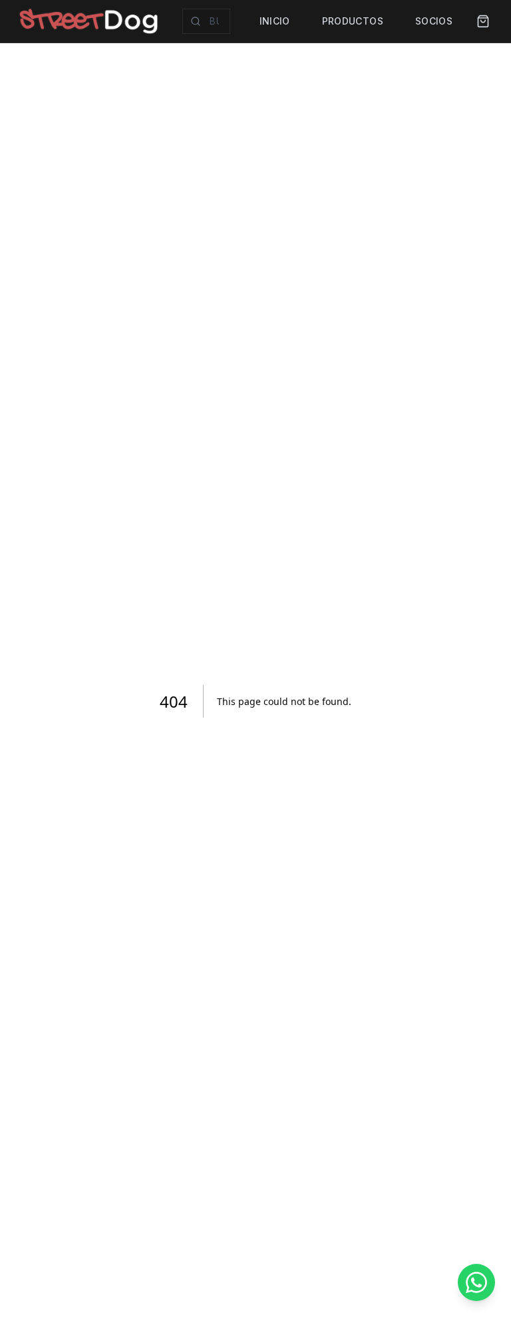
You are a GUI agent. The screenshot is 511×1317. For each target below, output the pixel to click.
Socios (433, 21)
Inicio (274, 21)
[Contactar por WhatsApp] (476, 1282)
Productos (352, 21)
